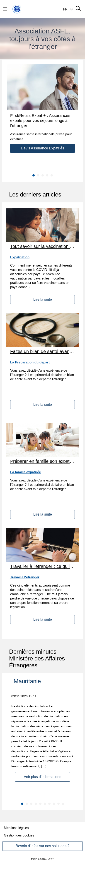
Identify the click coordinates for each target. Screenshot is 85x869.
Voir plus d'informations (42, 777)
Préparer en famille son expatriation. (42, 461)
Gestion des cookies (19, 835)
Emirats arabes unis (39, 681)
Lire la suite (42, 299)
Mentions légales (16, 828)
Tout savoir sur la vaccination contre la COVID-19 (42, 246)
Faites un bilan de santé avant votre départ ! (42, 351)
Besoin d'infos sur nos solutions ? (42, 846)
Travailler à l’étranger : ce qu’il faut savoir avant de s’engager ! (42, 566)
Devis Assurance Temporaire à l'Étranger (42, 150)
